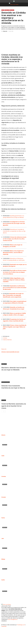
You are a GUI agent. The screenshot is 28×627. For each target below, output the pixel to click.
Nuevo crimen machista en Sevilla (12, 593)
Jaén (2, 538)
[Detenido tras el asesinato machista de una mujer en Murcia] (14, 377)
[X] (6, 34)
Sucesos (12, 10)
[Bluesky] (14, 623)
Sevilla (3, 579)
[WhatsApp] (9, 34)
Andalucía (11, 7)
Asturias (3, 400)
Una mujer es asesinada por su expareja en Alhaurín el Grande (14, 302)
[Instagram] (6, 623)
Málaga (3, 559)
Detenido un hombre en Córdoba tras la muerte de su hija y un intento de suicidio (13, 487)
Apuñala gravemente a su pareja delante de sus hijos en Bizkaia (13, 216)
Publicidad (3, 626)
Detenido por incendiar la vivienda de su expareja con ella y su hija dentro (14, 231)
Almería (3, 435)
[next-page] (5, 411)
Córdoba (5, 338)
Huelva (3, 517)
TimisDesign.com (21, 624)
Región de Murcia (5, 382)
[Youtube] (11, 623)
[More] (16, 34)
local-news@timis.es (12, 619)
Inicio (2, 7)
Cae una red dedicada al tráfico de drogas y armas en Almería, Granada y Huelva (13, 508)
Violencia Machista (7, 339)
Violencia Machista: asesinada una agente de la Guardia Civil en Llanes (13, 406)
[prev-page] (2, 411)
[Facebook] (2, 34)
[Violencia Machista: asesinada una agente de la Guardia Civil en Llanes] (14, 395)
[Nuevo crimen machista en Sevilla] (14, 589)
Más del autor (16, 351)
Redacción (5, 31)
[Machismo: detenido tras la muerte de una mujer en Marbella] (14, 359)
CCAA (6, 7)
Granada (3, 497)
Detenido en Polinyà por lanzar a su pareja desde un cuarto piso (14, 259)
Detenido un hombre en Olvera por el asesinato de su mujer (13, 308)
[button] (2, 4)
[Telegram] (12, 34)
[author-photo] (4, 347)
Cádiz (2, 455)
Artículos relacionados (7, 351)
